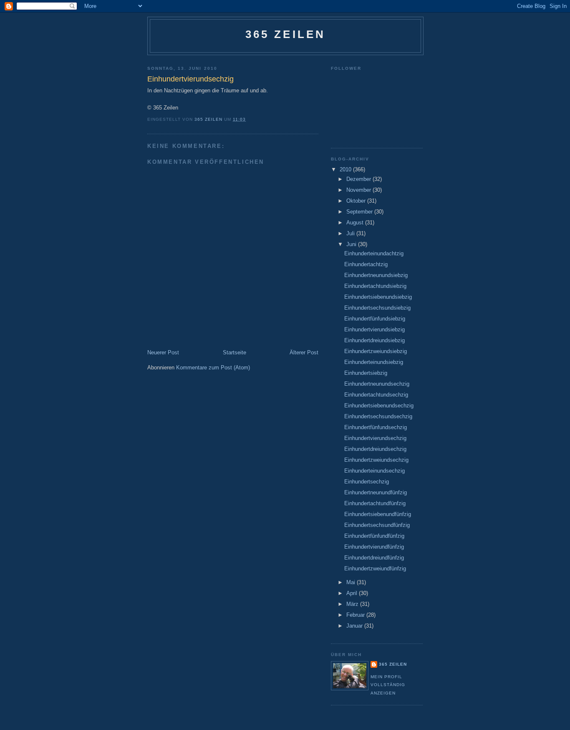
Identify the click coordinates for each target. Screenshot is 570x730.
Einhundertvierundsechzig (375, 438)
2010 (346, 169)
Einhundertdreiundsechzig (375, 449)
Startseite (234, 352)
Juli (351, 233)
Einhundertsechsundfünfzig (377, 525)
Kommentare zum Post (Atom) (213, 367)
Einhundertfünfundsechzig (375, 427)
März (353, 604)
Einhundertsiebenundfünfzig (377, 514)
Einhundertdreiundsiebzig (374, 340)
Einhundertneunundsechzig (376, 384)
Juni (352, 244)
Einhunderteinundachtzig (374, 253)
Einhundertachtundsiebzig (375, 286)
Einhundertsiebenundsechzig (379, 405)
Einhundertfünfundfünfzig (374, 536)
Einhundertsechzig (366, 481)
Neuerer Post (163, 352)
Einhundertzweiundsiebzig (375, 351)
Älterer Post (304, 352)
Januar (355, 626)
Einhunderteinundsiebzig (373, 362)
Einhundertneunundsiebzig (376, 275)
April (352, 593)
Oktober (356, 201)
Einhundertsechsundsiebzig (377, 308)
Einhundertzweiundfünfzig (375, 568)
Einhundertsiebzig (365, 373)
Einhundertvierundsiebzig (374, 329)
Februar (356, 615)
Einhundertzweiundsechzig (376, 460)
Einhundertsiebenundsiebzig (378, 297)
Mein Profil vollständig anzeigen (388, 684)
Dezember (359, 179)
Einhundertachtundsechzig (376, 395)
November (359, 190)
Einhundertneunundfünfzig (375, 492)
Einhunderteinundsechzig (374, 471)
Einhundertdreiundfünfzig (374, 557)
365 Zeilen (285, 34)
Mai (351, 582)
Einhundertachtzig (366, 264)
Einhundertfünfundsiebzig (374, 318)
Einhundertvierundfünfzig (374, 547)
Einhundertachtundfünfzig (375, 503)
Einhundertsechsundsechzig (378, 416)
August (355, 222)
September (360, 212)
